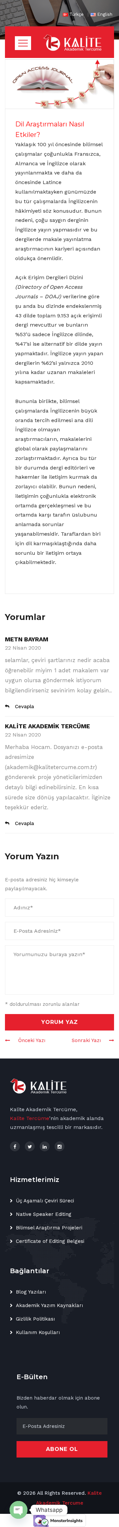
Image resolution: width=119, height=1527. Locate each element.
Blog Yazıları (31, 1292)
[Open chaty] (18, 1510)
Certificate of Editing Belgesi (50, 1241)
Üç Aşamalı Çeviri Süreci (45, 1201)
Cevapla (24, 707)
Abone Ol (62, 1449)
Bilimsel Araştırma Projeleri (49, 1228)
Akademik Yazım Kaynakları (49, 1305)
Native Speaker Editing (43, 1214)
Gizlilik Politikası (35, 1319)
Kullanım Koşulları (38, 1332)
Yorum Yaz (59, 1022)
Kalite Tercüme (29, 1118)
